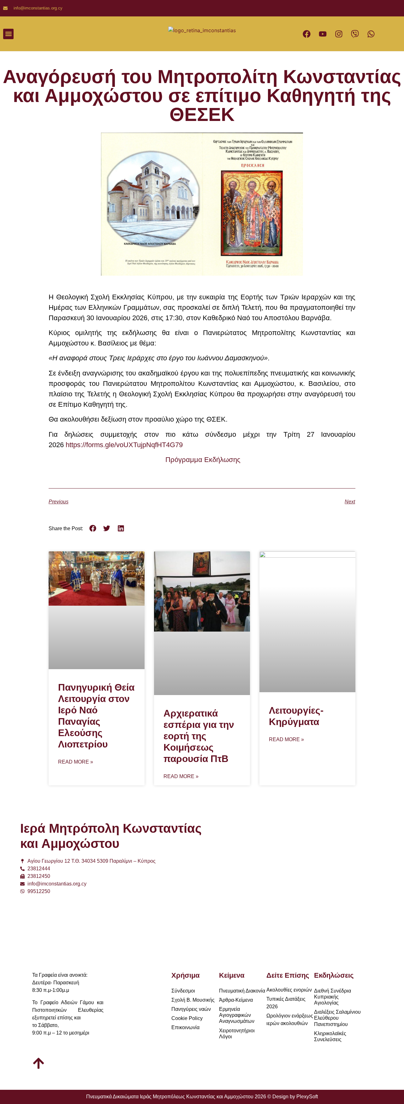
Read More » (75, 762)
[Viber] (355, 34)
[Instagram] (339, 34)
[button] (8, 34)
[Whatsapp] (371, 34)
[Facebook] (306, 34)
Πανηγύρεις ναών (191, 1009)
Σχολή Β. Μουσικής (193, 1000)
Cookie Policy (187, 1018)
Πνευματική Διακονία (242, 990)
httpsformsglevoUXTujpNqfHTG (124, 445)
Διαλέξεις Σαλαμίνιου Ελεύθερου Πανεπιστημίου (337, 1018)
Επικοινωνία (185, 1027)
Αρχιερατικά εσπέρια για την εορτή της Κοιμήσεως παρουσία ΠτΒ (198, 736)
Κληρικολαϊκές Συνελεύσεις (330, 1036)
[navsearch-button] (138, 33)
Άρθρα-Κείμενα (236, 1000)
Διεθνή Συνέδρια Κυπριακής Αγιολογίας (332, 996)
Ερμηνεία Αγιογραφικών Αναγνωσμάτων (236, 1015)
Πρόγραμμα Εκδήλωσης (203, 460)
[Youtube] (322, 34)
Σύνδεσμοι (183, 990)
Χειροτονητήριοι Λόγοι (237, 1033)
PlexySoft (307, 1096)
